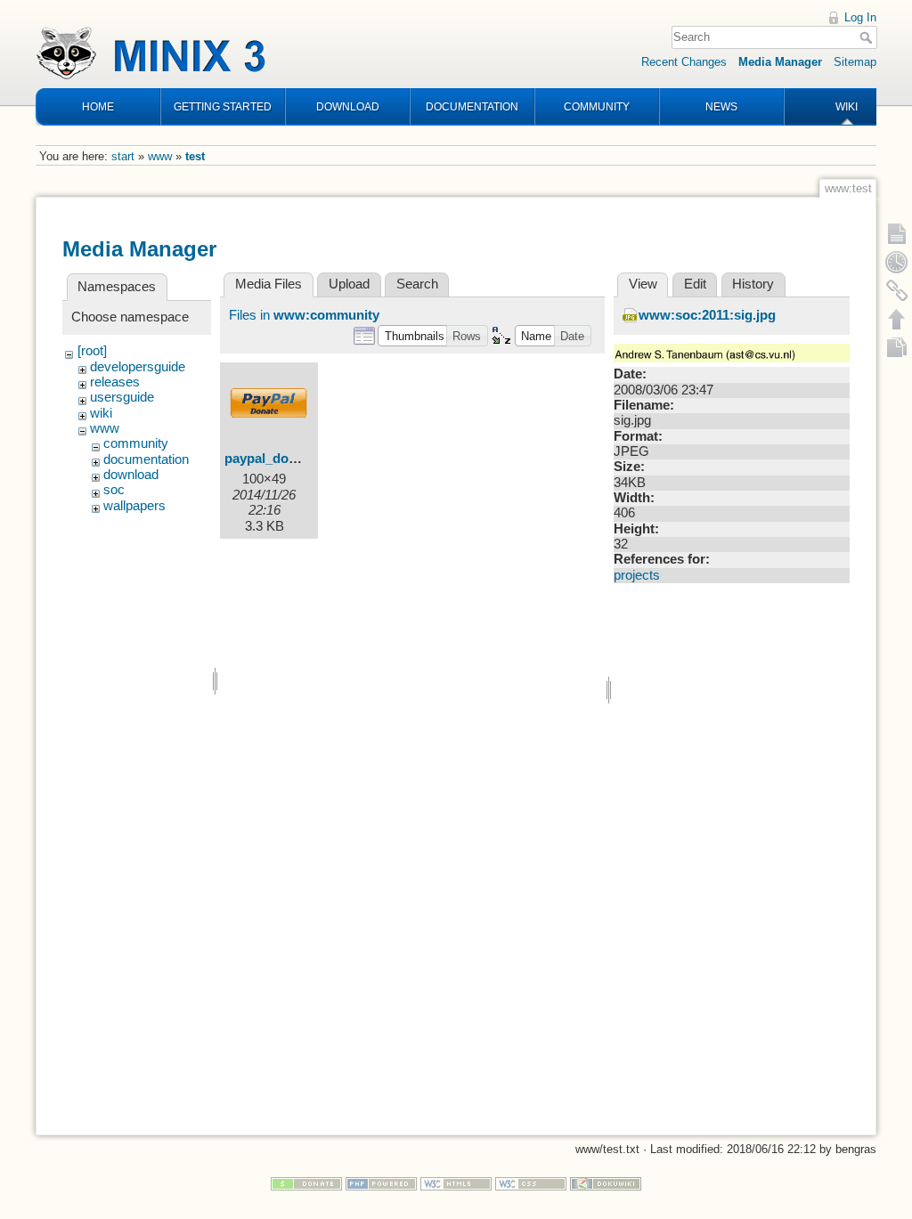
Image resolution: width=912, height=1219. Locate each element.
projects (637, 575)
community (135, 443)
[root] (92, 351)
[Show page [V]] (897, 233)
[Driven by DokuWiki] (605, 1183)
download (131, 474)
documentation (146, 459)
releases (115, 382)
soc (114, 490)
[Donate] (306, 1183)
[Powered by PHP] (381, 1183)
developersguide (137, 367)
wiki (101, 413)
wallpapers (134, 506)
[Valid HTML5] (456, 1183)
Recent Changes (684, 62)
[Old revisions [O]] (897, 262)
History (753, 284)
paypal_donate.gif (279, 458)
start (122, 156)
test (195, 156)
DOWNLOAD (347, 107)
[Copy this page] (897, 347)
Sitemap (855, 62)
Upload (349, 284)
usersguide (122, 397)
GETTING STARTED (223, 107)
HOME (98, 107)
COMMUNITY (597, 107)
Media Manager (780, 62)
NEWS (721, 107)
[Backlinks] (897, 290)
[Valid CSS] (530, 1183)
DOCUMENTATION (472, 107)
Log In (860, 17)
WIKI (846, 107)
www (160, 156)
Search (867, 37)
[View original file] (732, 352)
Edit (695, 284)
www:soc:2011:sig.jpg (707, 315)
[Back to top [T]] (897, 319)
